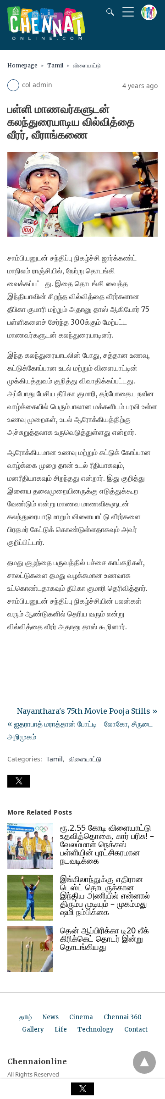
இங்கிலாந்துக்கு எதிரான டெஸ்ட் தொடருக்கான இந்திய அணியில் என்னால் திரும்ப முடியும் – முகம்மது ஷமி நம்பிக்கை (105, 895)
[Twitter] (29, 652)
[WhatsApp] (44, 652)
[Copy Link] (58, 652)
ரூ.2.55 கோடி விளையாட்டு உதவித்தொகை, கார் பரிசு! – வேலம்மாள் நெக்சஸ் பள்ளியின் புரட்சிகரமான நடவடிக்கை (107, 844)
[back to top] (144, 1062)
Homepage (22, 65)
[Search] (108, 12)
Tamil (55, 65)
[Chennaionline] (46, 37)
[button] (18, 781)
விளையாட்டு (87, 65)
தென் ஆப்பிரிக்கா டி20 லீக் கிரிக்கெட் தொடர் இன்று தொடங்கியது (104, 938)
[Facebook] (14, 652)
